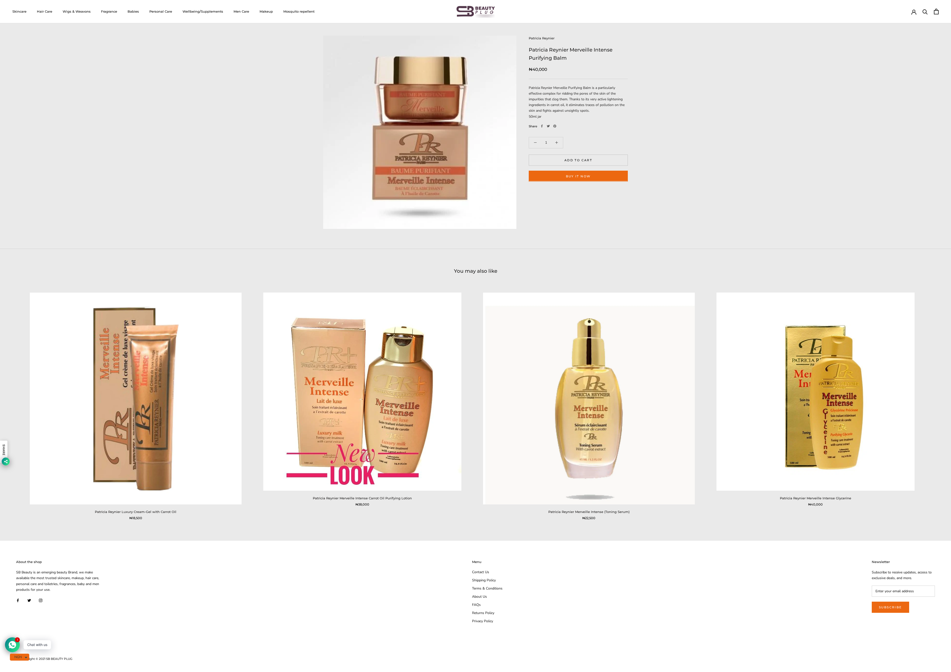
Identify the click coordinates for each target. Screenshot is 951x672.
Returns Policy (483, 613)
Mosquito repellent (299, 11)
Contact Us (480, 572)
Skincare (19, 11)
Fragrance (109, 11)
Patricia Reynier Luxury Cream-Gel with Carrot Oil (135, 512)
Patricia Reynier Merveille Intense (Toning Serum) (589, 512)
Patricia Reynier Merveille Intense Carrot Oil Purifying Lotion (362, 498)
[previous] (15, 401)
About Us (479, 596)
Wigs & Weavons (77, 11)
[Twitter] (548, 126)
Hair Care (44, 11)
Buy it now (578, 176)
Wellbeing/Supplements (203, 11)
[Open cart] (936, 11)
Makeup (266, 11)
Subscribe (890, 607)
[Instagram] (40, 600)
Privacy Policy (482, 621)
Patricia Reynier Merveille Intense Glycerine (815, 498)
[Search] (925, 11)
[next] (935, 401)
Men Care (241, 11)
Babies (133, 11)
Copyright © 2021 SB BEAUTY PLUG (46, 659)
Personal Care (160, 11)
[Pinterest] (554, 126)
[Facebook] (541, 126)
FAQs (476, 604)
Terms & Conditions (487, 588)
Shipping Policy (484, 580)
